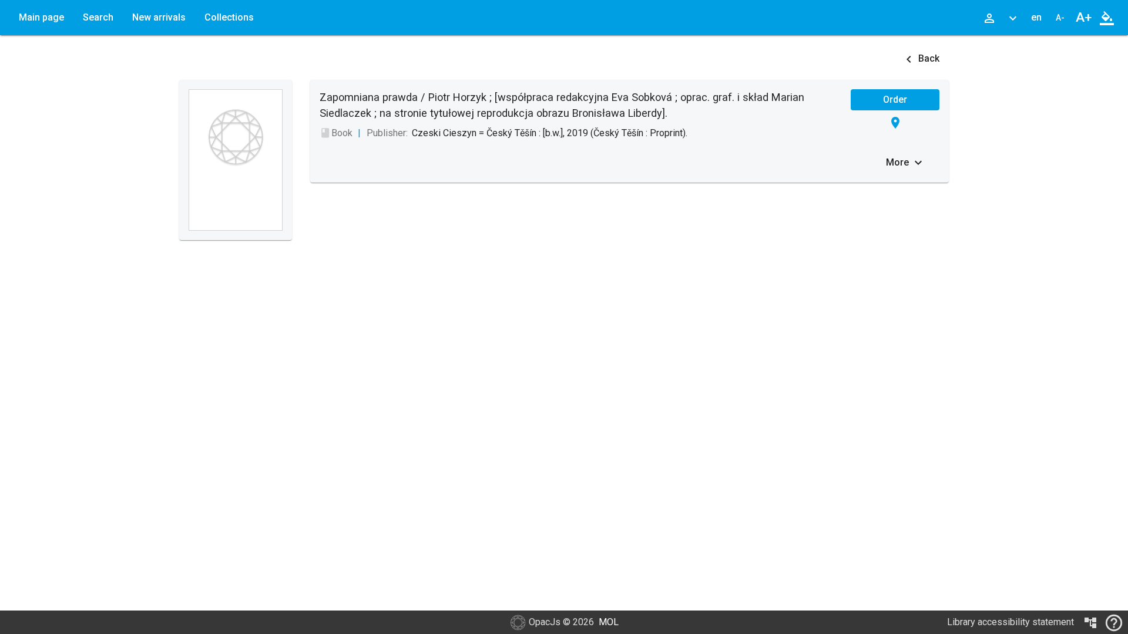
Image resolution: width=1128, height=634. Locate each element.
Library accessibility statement (1010, 622)
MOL (609, 622)
